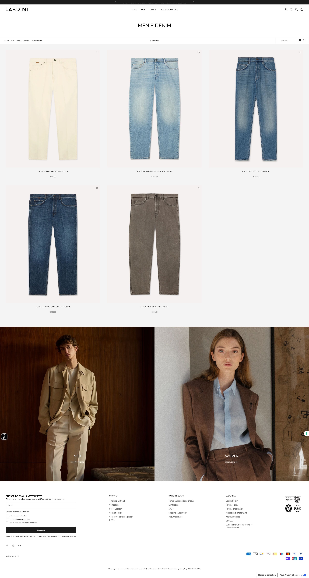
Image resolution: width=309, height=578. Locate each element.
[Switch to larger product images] (300, 40)
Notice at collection (267, 575)
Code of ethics (115, 512)
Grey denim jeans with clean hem (154, 307)
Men (143, 9)
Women (153, 9)
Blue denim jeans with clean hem (256, 171)
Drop (185, 569)
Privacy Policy (232, 505)
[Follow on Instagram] (13, 545)
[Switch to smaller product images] (304, 40)
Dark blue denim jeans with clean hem (53, 307)
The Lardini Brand (117, 501)
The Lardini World (169, 9)
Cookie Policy (232, 501)
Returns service (176, 516)
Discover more (77, 461)
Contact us (173, 505)
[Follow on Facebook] (7, 545)
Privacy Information (234, 508)
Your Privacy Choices (290, 575)
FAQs (171, 508)
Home (134, 9)
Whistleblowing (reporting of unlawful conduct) (239, 526)
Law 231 (229, 520)
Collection (114, 505)
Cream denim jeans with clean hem (53, 171)
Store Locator (115, 508)
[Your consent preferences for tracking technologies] (306, 433)
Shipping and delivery (178, 512)
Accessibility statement (236, 512)
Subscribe (41, 530)
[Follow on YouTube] (19, 545)
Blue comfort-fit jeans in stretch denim (154, 171)
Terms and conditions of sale (181, 501)
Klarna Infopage (233, 516)
